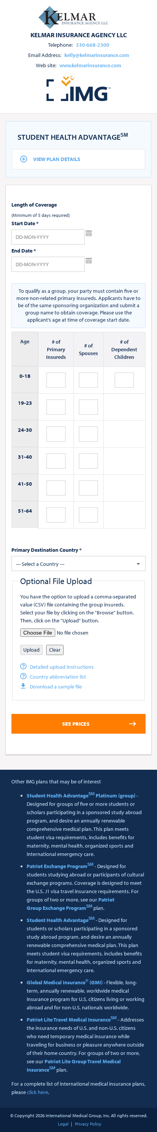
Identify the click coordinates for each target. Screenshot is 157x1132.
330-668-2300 (92, 44)
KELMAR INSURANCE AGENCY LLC (78, 34)
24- (22, 429)
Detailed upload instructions (62, 666)
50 (29, 483)
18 (27, 376)
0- (21, 376)
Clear (55, 649)
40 (29, 456)
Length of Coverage (34, 204)
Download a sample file (56, 686)
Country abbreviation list (58, 676)
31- (22, 456)
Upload (31, 649)
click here (37, 1092)
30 (29, 429)
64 (29, 510)
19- (22, 402)
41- (22, 483)
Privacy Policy (88, 1124)
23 (29, 402)
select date (89, 234)
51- (22, 510)
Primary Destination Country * (46, 549)
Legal (63, 1124)
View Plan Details (56, 159)
